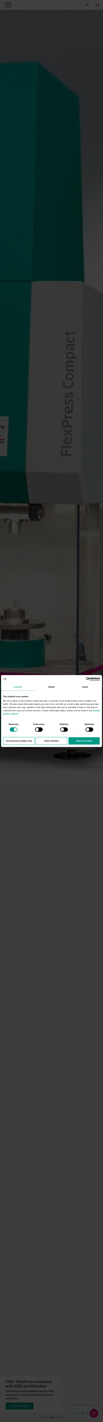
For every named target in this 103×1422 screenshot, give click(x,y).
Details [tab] (51, 687)
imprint (14, 714)
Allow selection (51, 741)
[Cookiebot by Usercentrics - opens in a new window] (88, 679)
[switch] (39, 729)
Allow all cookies (84, 741)
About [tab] (85, 687)
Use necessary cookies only (19, 741)
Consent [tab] (18, 687)
